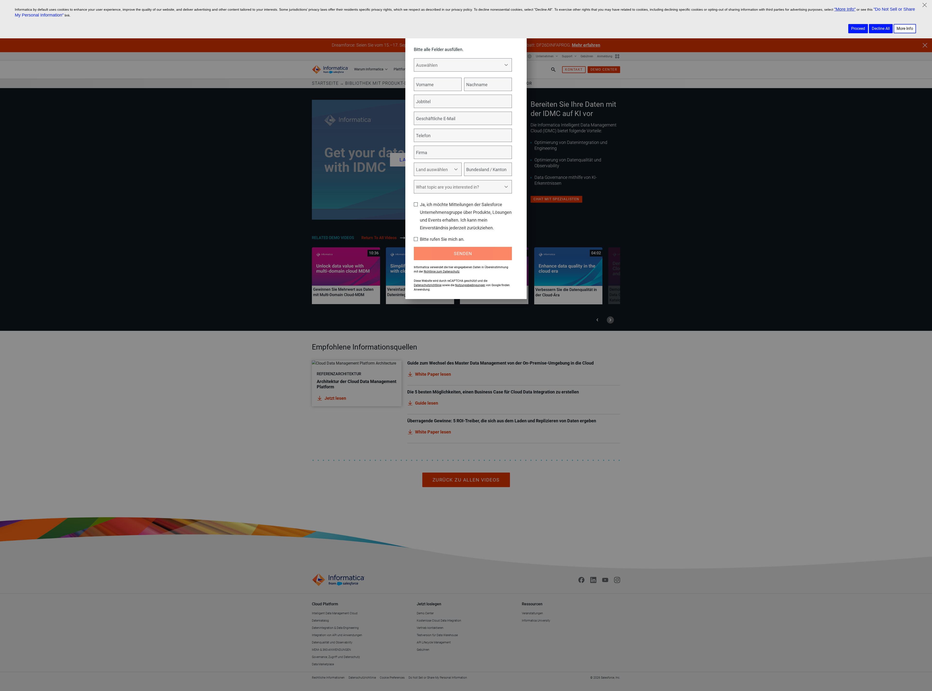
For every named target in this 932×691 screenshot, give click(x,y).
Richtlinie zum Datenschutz (441, 271)
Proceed (858, 28)
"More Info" (845, 9)
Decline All (881, 28)
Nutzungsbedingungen (470, 285)
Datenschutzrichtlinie (427, 285)
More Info (905, 28)
